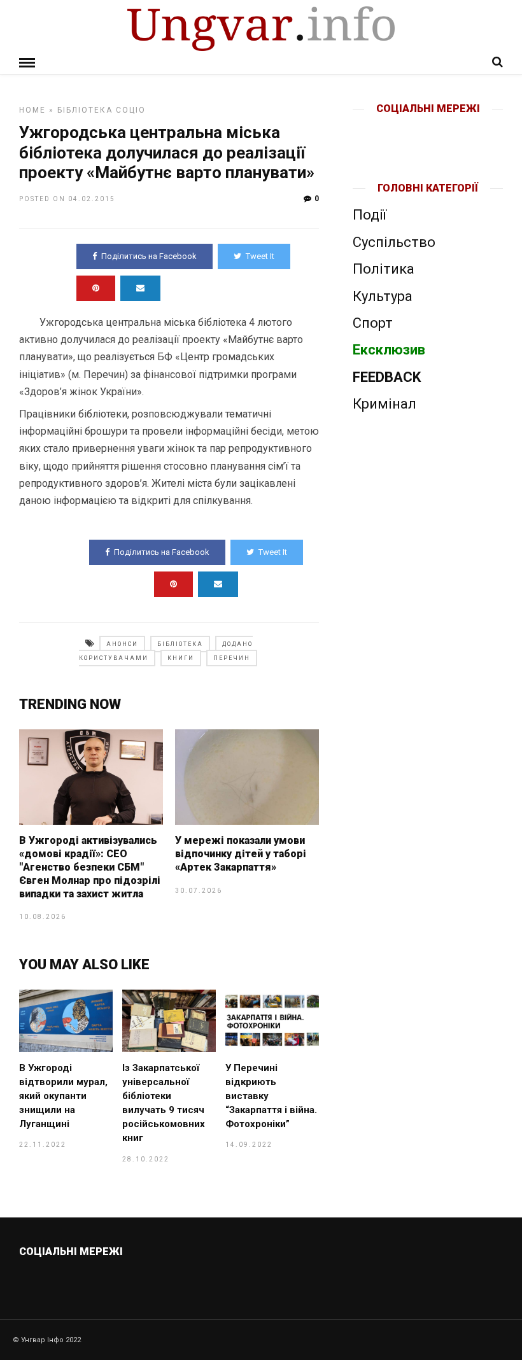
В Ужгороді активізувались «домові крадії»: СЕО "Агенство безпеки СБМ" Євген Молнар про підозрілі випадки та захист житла (89, 866)
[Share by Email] (140, 288)
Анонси (122, 644)
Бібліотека (85, 110)
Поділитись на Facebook (149, 256)
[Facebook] (401, 129)
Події (369, 215)
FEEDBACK (387, 377)
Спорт (373, 323)
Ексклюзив (389, 350)
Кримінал (384, 404)
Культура (383, 296)
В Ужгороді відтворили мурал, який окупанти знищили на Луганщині (63, 1096)
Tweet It (260, 256)
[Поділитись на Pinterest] (95, 288)
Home (32, 110)
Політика (383, 269)
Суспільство (394, 242)
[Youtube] (428, 129)
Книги (180, 658)
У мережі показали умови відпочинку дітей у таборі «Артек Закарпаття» (240, 853)
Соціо (131, 110)
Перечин (231, 658)
